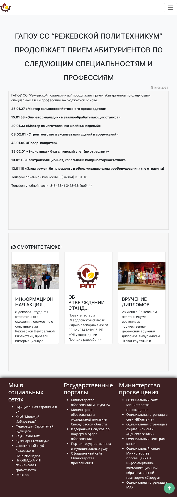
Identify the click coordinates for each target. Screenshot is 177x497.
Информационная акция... (34, 301)
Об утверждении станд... (86, 302)
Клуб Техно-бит (28, 436)
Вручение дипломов (136, 301)
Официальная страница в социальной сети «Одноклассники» (147, 429)
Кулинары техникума (32, 441)
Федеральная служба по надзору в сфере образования (90, 434)
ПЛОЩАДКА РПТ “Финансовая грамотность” (29, 465)
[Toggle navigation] (170, 7)
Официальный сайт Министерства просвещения (86, 458)
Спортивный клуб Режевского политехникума (30, 450)
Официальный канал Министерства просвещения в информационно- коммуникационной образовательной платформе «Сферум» (143, 463)
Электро (22, 475)
